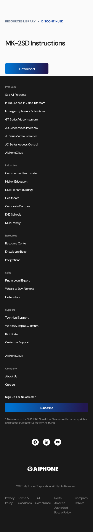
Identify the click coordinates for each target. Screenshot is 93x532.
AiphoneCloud (14, 152)
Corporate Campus (17, 206)
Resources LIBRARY (20, 21)
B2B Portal (11, 334)
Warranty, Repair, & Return (21, 325)
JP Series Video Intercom (21, 136)
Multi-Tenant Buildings (19, 189)
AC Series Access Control (21, 144)
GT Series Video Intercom (21, 119)
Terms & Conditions (25, 500)
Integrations (12, 259)
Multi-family (13, 222)
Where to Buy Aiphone (19, 288)
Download (27, 68)
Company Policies (81, 500)
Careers (10, 384)
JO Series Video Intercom (21, 127)
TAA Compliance (43, 500)
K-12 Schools (13, 214)
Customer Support (17, 342)
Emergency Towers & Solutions (25, 111)
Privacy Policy (9, 500)
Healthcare (12, 197)
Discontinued (52, 21)
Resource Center (16, 243)
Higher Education (16, 181)
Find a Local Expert (17, 280)
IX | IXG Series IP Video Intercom (25, 102)
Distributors (12, 297)
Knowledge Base (15, 251)
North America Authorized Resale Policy (62, 505)
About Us (11, 376)
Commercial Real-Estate (21, 173)
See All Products (15, 94)
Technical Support (16, 317)
